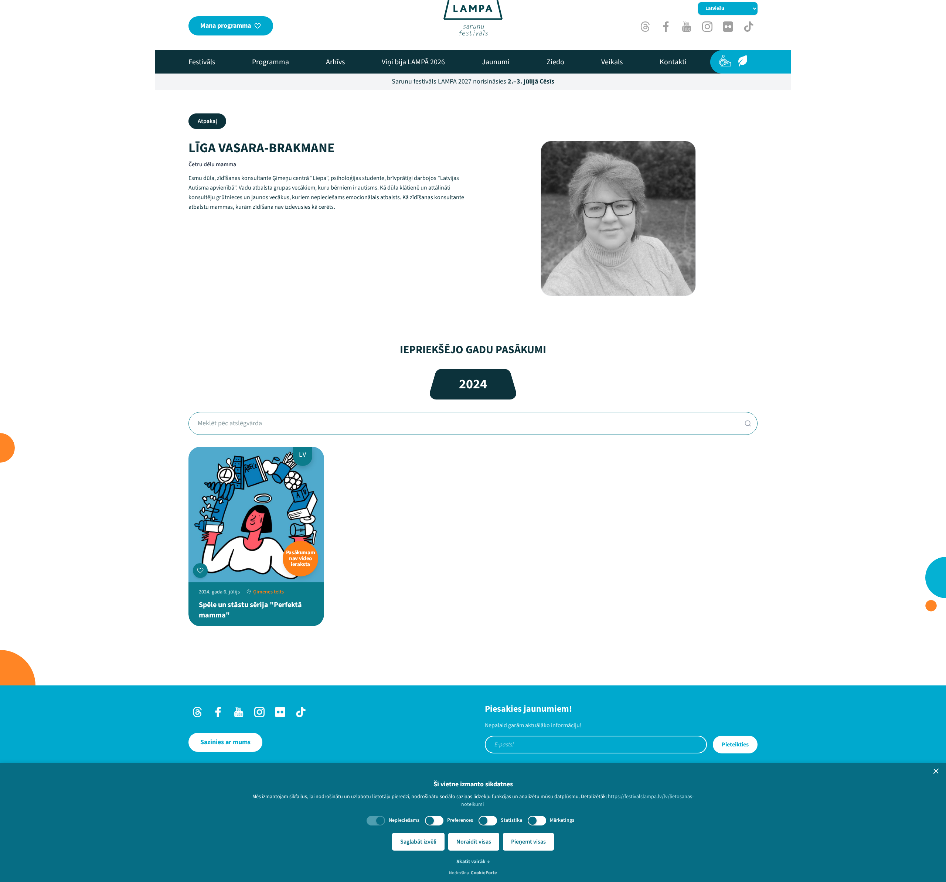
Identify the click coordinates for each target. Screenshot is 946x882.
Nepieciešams (404, 820)
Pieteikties (735, 744)
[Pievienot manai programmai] (200, 570)
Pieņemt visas (528, 842)
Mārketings (562, 820)
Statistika (511, 820)
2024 (473, 384)
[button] (936, 771)
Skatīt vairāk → (473, 861)
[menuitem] (201, 62)
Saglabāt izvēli (418, 842)
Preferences (460, 820)
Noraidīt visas (473, 842)
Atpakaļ (207, 121)
